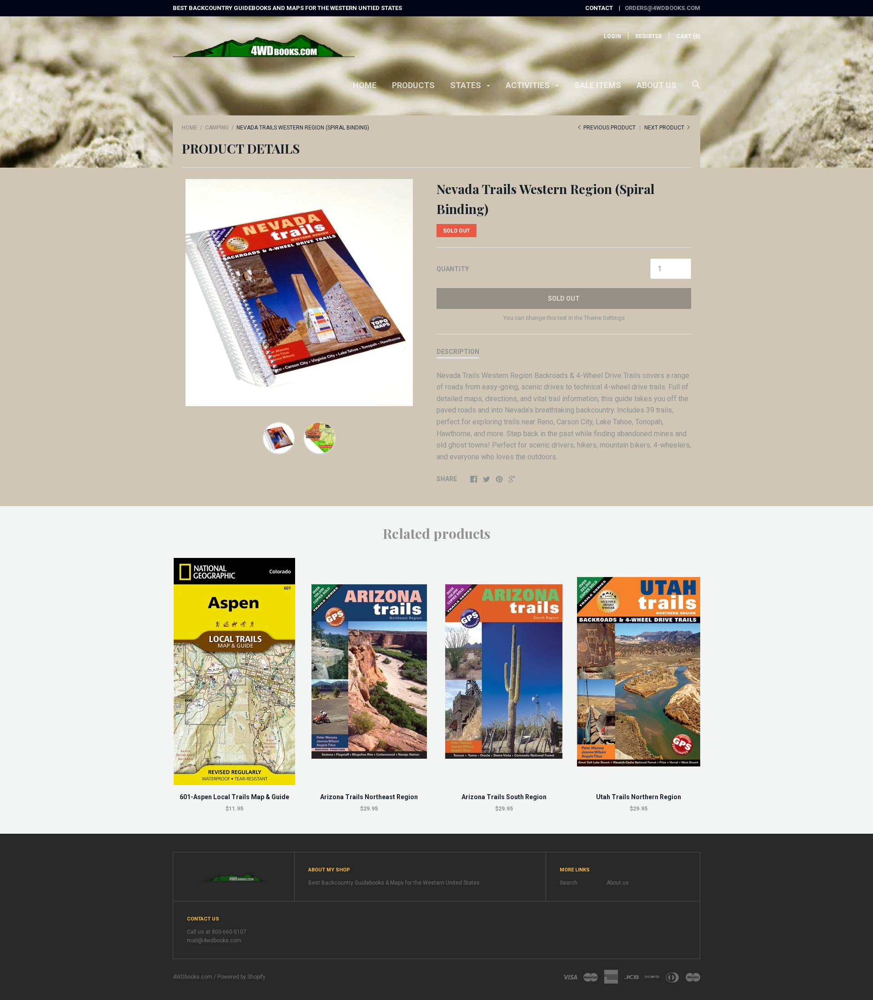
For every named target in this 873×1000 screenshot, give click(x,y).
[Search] (696, 89)
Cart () (688, 36)
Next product (665, 127)
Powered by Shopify (241, 977)
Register (648, 36)
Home (364, 85)
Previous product (609, 127)
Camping (217, 127)
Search (568, 883)
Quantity (452, 269)
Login (612, 36)
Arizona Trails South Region (504, 797)
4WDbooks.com (192, 977)
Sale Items (597, 85)
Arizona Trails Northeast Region (369, 797)
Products (413, 85)
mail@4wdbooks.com (214, 940)
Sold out (564, 298)
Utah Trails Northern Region (638, 797)
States (466, 85)
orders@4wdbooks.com (662, 8)
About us (657, 85)
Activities (529, 85)
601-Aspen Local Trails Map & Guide (234, 797)
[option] (299, 292)
